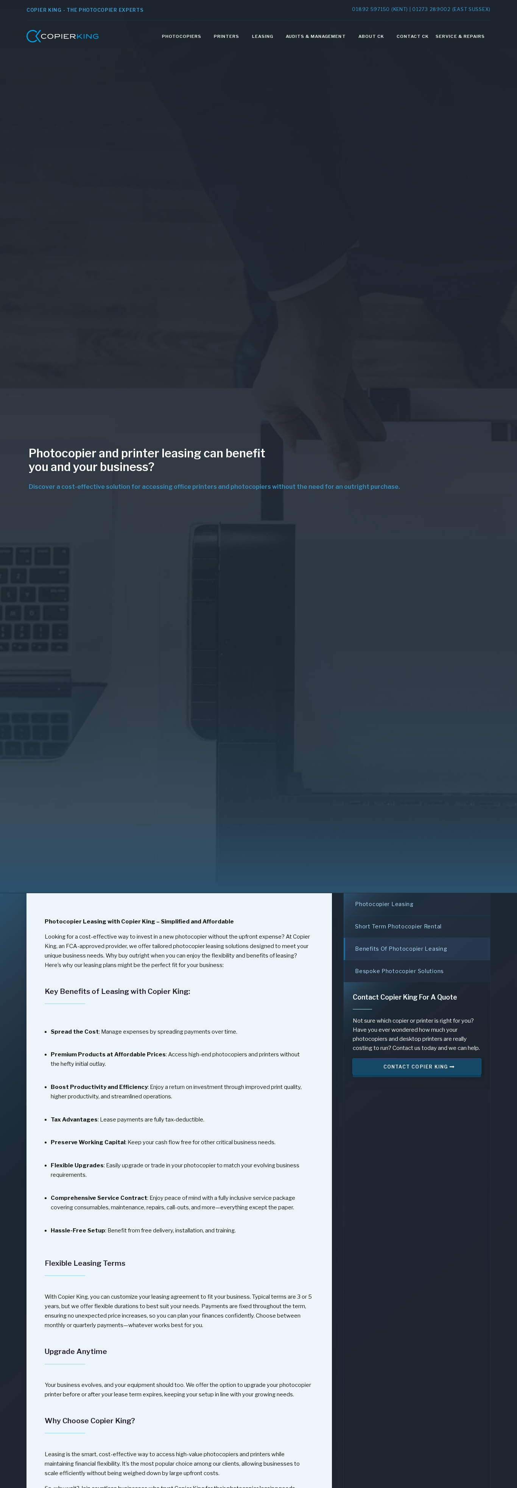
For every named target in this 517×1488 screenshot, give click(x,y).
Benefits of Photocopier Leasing (401, 948)
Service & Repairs (460, 36)
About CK (371, 36)
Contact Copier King (416, 1067)
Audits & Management (316, 36)
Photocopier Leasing (384, 904)
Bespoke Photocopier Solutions (399, 971)
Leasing (262, 36)
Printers (226, 36)
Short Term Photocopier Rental (398, 926)
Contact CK (413, 36)
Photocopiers (181, 36)
